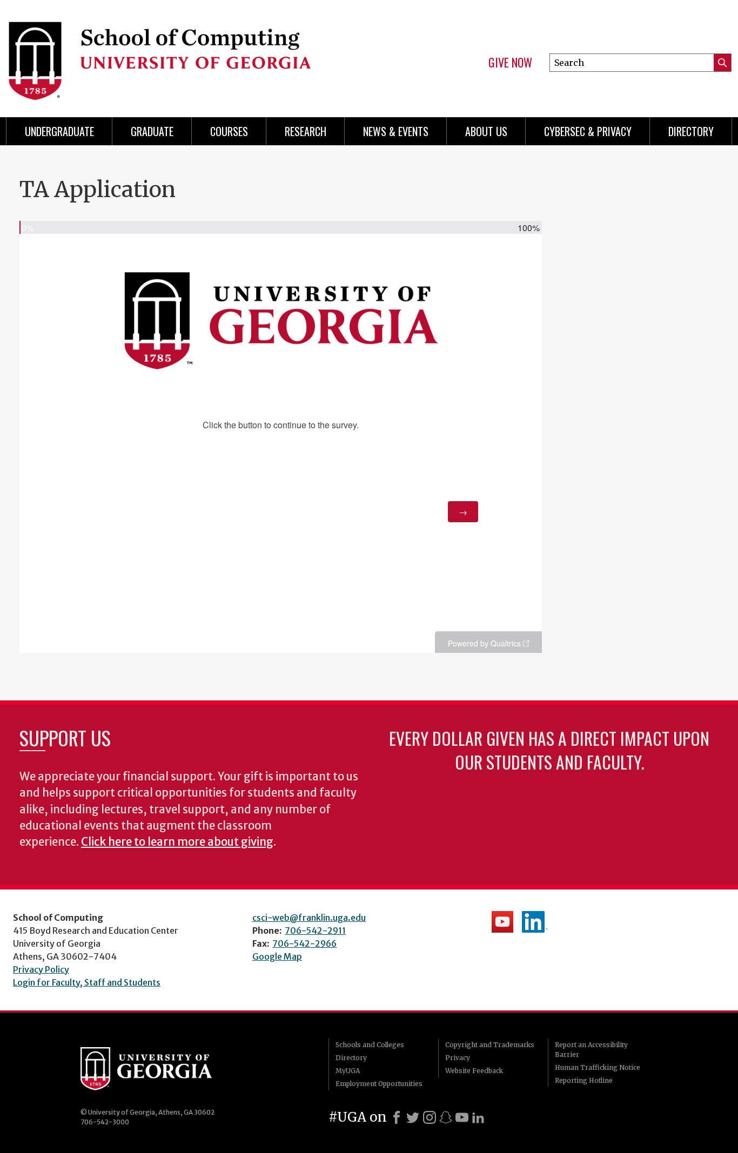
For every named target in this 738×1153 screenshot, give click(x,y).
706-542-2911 (315, 930)
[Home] (180, 54)
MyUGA (348, 1071)
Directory (691, 131)
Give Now (510, 63)
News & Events (395, 131)
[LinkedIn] (478, 1117)
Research (305, 131)
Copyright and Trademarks (489, 1045)
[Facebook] (396, 1117)
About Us (486, 131)
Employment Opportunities (379, 1084)
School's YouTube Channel (502, 922)
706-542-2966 (304, 943)
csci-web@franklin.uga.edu (309, 917)
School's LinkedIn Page (535, 922)
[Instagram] (429, 1117)
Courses (229, 131)
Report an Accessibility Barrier (591, 1049)
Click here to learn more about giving (177, 842)
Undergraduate (59, 131)
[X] (412, 1117)
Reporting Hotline (584, 1080)
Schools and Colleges (370, 1045)
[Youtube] (461, 1117)
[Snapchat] (445, 1117)
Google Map (277, 956)
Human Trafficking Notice (597, 1067)
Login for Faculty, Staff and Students (86, 982)
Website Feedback (474, 1071)
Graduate (152, 131)
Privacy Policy (41, 969)
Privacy (457, 1058)
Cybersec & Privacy (588, 131)
